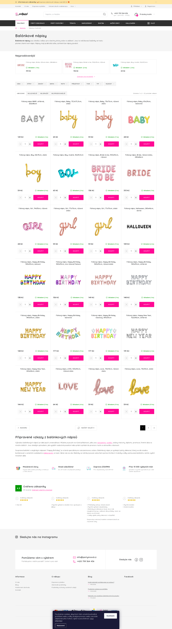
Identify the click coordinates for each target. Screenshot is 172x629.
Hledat (104, 14)
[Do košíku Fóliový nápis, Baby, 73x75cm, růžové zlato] (111, 144)
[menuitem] (22, 23)
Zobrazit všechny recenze (42, 490)
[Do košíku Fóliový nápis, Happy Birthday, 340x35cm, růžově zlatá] (111, 304)
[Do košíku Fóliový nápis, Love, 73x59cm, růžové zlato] (111, 411)
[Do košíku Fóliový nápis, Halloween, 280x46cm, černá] (146, 251)
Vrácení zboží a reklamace (58, 6)
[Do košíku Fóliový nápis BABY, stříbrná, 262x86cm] (40, 144)
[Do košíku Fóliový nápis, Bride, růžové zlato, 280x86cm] (146, 197)
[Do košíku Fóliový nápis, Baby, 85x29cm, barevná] (146, 144)
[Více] (151, 23)
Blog (17, 585)
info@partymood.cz (87, 557)
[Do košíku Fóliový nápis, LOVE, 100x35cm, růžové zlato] (76, 411)
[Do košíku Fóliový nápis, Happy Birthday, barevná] (76, 358)
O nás (26, 6)
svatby (109, 443)
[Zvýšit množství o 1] (30, 144)
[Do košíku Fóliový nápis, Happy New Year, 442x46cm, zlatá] (40, 411)
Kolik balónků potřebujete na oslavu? (101, 582)
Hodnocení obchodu (22, 587)
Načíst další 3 (87, 428)
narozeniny (101, 443)
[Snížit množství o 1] (20, 144)
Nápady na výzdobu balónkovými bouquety (103, 596)
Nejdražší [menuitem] (44, 93)
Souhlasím (110, 616)
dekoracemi (48, 453)
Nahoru (23, 428)
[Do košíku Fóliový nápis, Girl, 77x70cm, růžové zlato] (76, 251)
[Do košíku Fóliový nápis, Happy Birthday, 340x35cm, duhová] (40, 304)
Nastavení (61, 626)
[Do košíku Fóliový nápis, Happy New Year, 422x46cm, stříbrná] (146, 358)
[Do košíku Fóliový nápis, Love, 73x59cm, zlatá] (146, 411)
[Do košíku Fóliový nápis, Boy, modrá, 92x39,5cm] (76, 197)
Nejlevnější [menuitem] (32, 93)
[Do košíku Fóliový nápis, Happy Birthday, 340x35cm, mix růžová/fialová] (76, 304)
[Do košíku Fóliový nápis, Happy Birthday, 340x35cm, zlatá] (40, 358)
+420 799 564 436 (121, 13)
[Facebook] (136, 559)
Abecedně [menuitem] (20, 93)
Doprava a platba (38, 6)
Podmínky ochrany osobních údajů (64, 587)
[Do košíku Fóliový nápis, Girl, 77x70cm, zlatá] (111, 251)
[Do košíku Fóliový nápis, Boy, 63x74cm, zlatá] (40, 197)
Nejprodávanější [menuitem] (58, 93)
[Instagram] (141, 559)
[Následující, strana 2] (148, 427)
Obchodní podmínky (59, 585)
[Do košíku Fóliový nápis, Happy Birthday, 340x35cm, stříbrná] (146, 304)
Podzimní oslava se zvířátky (98, 589)
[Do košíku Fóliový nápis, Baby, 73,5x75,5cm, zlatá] (76, 144)
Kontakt (18, 6)
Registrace (151, 6)
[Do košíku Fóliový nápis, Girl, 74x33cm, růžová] (40, 251)
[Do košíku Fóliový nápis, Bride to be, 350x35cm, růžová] (111, 197)
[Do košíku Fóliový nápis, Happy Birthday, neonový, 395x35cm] (111, 358)
